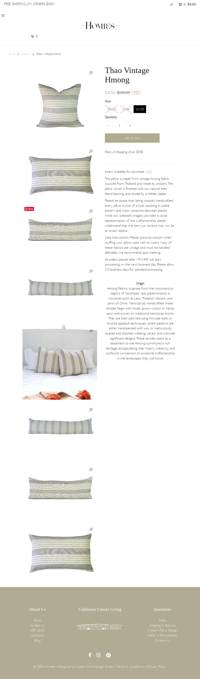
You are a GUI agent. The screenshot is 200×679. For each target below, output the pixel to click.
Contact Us (162, 640)
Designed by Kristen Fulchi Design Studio (86, 666)
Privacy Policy (157, 666)
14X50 (140, 109)
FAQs (162, 620)
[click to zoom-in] (91, 73)
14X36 (126, 109)
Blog (37, 640)
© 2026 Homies (44, 666)
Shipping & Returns (162, 625)
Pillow (25, 54)
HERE (148, 172)
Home (11, 54)
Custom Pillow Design (162, 630)
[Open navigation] (20, 15)
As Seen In (37, 625)
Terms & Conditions (131, 666)
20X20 (111, 109)
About (37, 620)
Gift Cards (37, 630)
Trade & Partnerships (162, 635)
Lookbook (37, 635)
